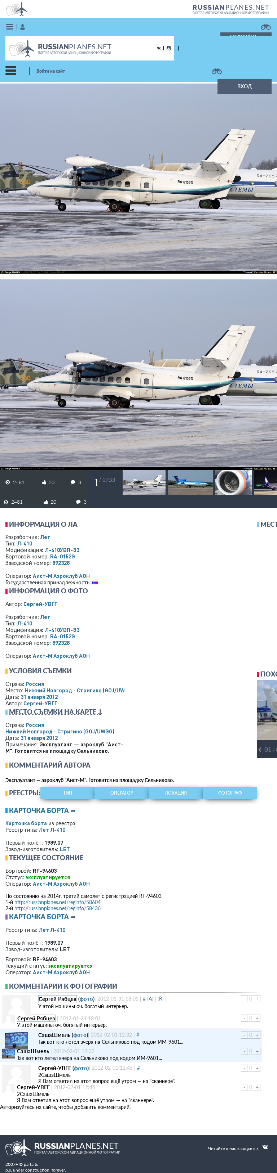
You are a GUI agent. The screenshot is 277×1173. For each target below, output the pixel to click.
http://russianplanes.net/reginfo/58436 (57, 908)
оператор (121, 793)
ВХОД (244, 86)
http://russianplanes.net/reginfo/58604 (57, 902)
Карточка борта (26, 823)
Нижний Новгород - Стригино (79, 690)
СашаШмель (54, 1035)
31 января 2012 (39, 696)
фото (86, 999)
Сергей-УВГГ (40, 604)
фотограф (230, 793)
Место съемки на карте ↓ (56, 712)
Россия (35, 683)
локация (176, 793)
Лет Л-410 (52, 829)
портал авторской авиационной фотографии (231, 13)
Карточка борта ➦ (42, 810)
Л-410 (24, 543)
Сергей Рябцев (57, 999)
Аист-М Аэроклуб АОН (61, 575)
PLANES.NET (231, 7)
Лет (45, 537)
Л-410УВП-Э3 (62, 550)
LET (65, 849)
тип (67, 793)
